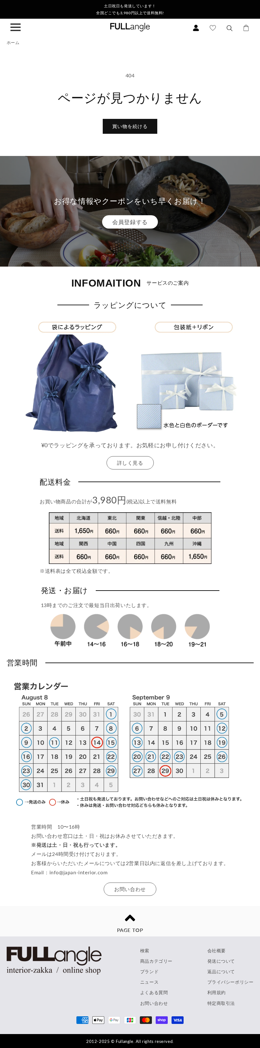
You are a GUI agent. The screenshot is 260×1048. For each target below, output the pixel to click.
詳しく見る (130, 463)
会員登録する (130, 221)
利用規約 (216, 992)
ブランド (149, 971)
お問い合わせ (130, 889)
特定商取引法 (221, 1003)
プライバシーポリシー (230, 982)
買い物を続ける (130, 126)
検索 (144, 950)
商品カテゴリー (156, 961)
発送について (221, 961)
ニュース (149, 982)
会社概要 (216, 950)
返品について (221, 971)
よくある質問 (154, 992)
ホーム (13, 42)
